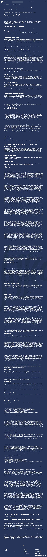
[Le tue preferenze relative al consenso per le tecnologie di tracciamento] (45, 555)
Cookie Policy (25, 551)
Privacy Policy (25, 549)
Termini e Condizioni (26, 553)
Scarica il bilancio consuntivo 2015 (9, 516)
